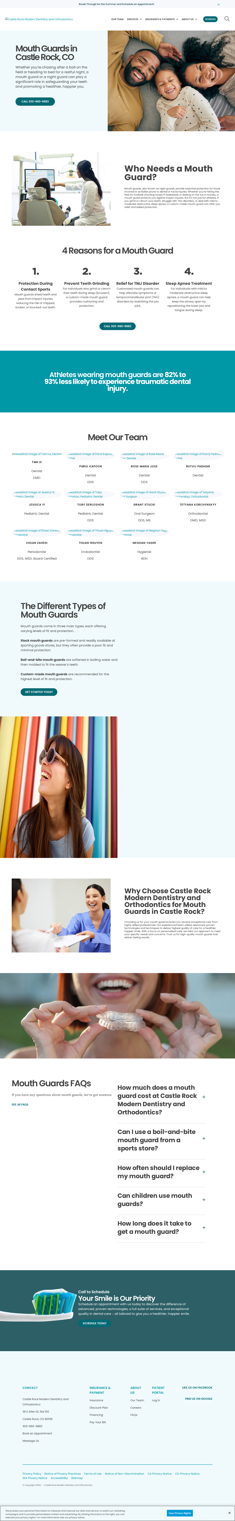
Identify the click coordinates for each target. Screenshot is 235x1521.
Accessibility (59, 1478)
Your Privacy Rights (180, 1513)
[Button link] (227, 19)
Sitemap (77, 1478)
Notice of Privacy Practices (63, 1474)
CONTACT (30, 1388)
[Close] (229, 1513)
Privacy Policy (32, 1474)
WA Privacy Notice (35, 1478)
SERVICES (132, 19)
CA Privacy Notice (160, 1474)
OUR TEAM (117, 19)
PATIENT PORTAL (158, 1390)
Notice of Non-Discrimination (124, 1474)
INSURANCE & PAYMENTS (160, 19)
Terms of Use (93, 1474)
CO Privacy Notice (187, 1474)
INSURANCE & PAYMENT (100, 1390)
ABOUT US (188, 19)
